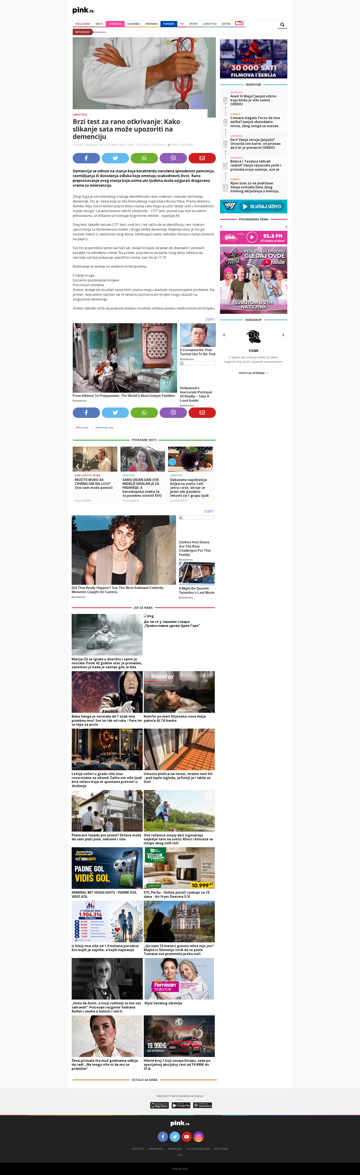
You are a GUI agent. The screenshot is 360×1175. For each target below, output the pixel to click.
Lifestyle (80, 115)
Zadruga (115, 24)
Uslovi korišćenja (198, 1149)
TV (182, 24)
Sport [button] (193, 24)
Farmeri (169, 24)
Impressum (174, 1149)
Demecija (82, 427)
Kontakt (138, 1149)
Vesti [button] (99, 24)
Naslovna (82, 24)
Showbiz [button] (133, 24)
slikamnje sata (104, 427)
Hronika (151, 24)
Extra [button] (226, 24)
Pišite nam (221, 1149)
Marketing (156, 1149)
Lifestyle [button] (210, 24)
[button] (77, 466)
